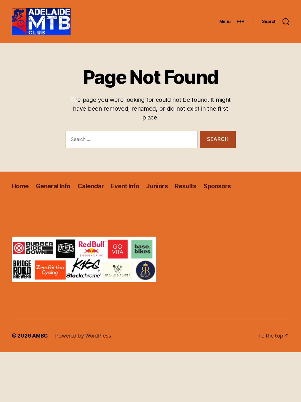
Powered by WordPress (83, 336)
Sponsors (217, 186)
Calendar (91, 186)
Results (185, 186)
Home (20, 186)
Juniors (157, 186)
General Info (53, 186)
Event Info (125, 186)
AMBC (40, 336)
